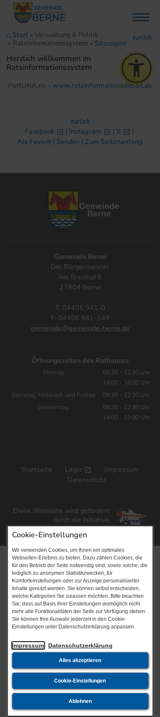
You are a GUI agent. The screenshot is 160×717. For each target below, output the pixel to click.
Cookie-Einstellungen (80, 681)
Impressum (28, 645)
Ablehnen (80, 701)
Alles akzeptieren (80, 660)
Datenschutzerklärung (80, 645)
